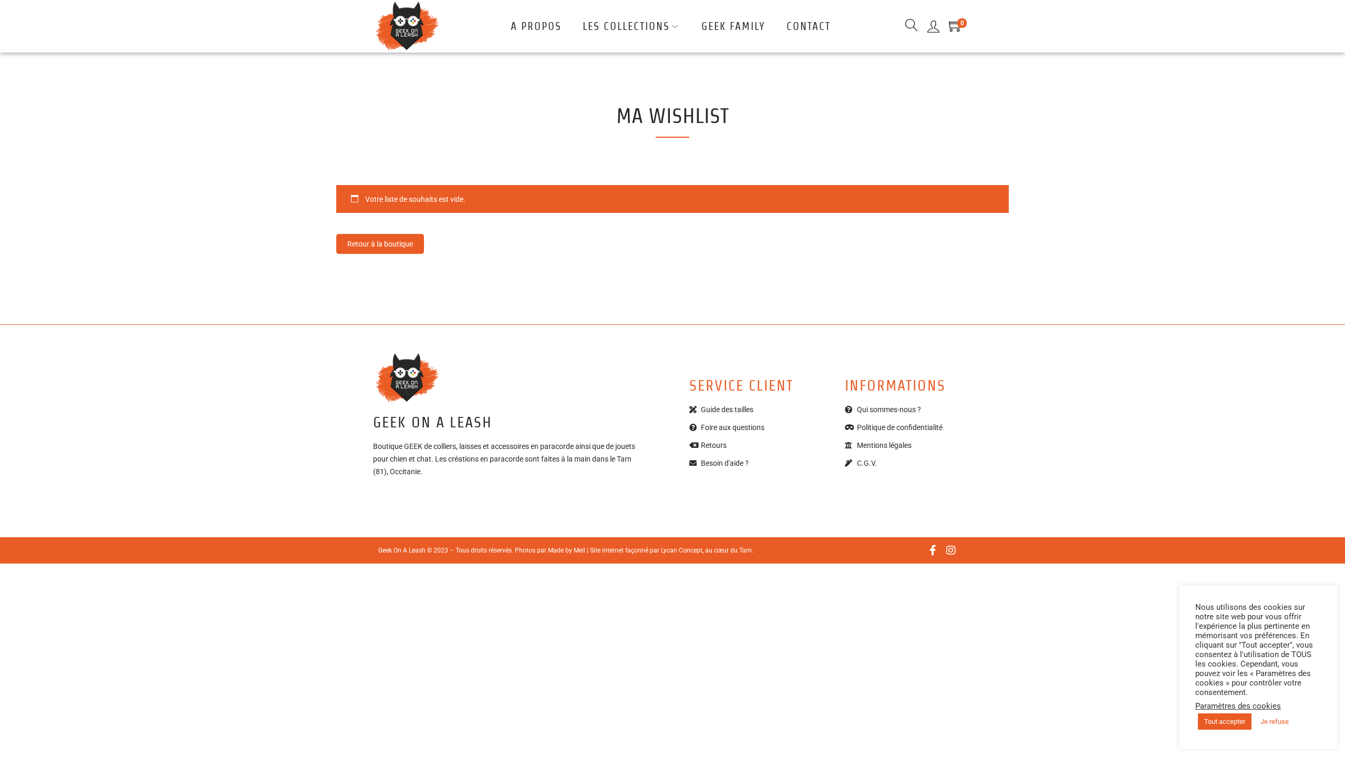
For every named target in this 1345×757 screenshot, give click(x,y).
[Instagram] (951, 550)
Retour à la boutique (380, 244)
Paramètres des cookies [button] (1238, 706)
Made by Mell (566, 550)
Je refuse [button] (1274, 721)
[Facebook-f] (932, 550)
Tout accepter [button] (1224, 721)
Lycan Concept (681, 550)
